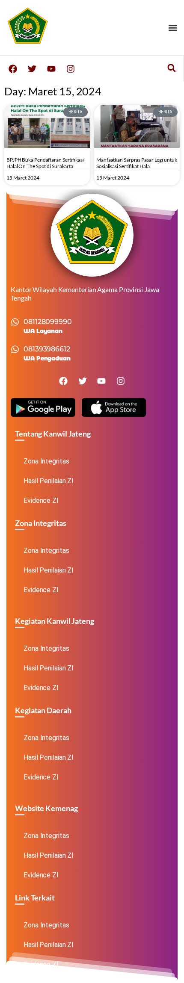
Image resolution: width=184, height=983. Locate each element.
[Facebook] (12, 68)
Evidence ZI (41, 500)
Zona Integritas (46, 461)
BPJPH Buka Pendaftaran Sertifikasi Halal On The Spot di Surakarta (45, 162)
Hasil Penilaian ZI (49, 481)
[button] (173, 28)
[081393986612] (15, 349)
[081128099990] (15, 322)
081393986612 (47, 349)
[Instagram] (70, 68)
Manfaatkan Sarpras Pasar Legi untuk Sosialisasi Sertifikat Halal (136, 162)
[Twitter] (32, 68)
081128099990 (48, 322)
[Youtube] (51, 68)
